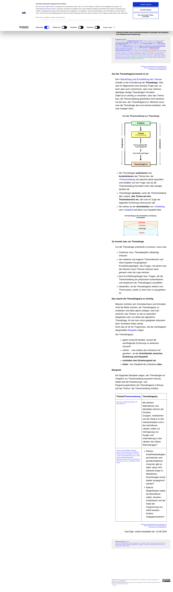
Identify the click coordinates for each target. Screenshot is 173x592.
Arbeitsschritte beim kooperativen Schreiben (157, 51)
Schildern (144, 57)
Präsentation (147, 544)
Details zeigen (107, 27)
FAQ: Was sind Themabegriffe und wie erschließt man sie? (154, 66)
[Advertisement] (57, 52)
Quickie (131, 50)
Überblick (117, 47)
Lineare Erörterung (124, 47)
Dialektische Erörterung (133, 47)
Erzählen (128, 57)
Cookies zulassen (145, 4)
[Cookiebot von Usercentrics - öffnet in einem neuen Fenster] (24, 27)
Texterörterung (157, 54)
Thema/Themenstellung (144, 50)
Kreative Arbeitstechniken (134, 543)
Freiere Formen (149, 54)
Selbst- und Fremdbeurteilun (157, 53)
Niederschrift (144, 51)
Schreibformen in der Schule (135, 40)
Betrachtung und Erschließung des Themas (141, 79)
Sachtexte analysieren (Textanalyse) (128, 55)
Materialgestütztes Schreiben (160, 55)
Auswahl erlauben (145, 10)
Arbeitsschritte (143, 47)
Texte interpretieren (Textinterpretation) (145, 55)
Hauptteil (129, 210)
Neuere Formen (142, 54)
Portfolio (147, 543)
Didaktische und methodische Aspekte (156, 40)
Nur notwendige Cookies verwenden (146, 15)
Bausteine (144, 53)
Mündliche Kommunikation (132, 544)
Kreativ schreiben (161, 57)
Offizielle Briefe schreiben (120, 57)
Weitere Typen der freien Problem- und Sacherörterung (126, 54)
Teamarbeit (143, 543)
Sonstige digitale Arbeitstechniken (122, 545)
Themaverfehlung (162, 50)
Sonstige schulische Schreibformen (122, 58)
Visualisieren (141, 544)
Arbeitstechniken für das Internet (157, 544)
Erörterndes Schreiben (132, 42)
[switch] (64, 27)
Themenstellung (127, 179)
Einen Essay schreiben (152, 57)
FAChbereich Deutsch (120, 39)
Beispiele (132, 330)
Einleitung (160, 206)
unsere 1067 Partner (48, 6)
